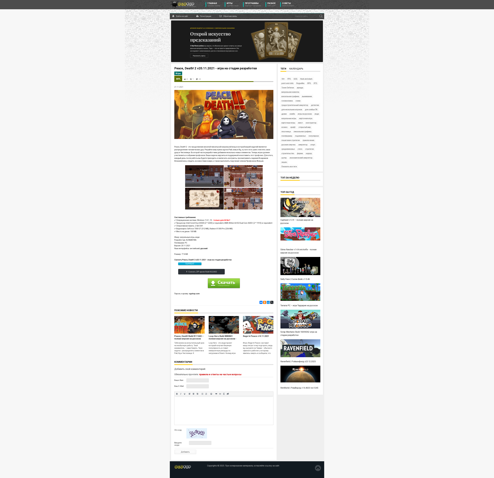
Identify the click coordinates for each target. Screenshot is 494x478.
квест (300, 123)
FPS (289, 79)
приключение (308, 140)
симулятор (302, 145)
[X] (271, 302)
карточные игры (288, 123)
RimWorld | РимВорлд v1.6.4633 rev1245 (299, 388)
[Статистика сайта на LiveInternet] (180, 474)
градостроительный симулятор (294, 105)
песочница (286, 131)
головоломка (287, 101)
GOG (295, 79)
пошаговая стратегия (290, 140)
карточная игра (305, 118)
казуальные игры (288, 118)
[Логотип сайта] (183, 4)
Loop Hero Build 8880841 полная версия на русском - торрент (222, 339)
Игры (233, 4)
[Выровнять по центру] (193, 394)
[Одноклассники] (264, 302)
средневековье (288, 149)
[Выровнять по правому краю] (197, 394)
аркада (300, 88)
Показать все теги (289, 166)
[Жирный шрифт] (177, 394)
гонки (298, 101)
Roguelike (300, 83)
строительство (287, 153)
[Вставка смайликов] (211, 394)
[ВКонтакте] (261, 302)
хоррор (309, 153)
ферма (300, 153)
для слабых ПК (311, 109)
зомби (292, 114)
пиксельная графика (302, 131)
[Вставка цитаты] (216, 394)
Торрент (189, 264)
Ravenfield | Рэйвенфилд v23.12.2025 (298, 361)
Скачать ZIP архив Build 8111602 (202, 272)
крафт (293, 127)
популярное (314, 136)
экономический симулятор (301, 158)
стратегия (309, 149)
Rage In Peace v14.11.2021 (256, 336)
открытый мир (305, 127)
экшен (284, 162)
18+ (283, 79)
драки (284, 114)
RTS (315, 83)
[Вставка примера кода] (220, 394)
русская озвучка (288, 145)
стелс (300, 149)
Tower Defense (287, 88)
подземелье (300, 136)
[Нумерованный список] (206, 394)
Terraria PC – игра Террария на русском (299, 305)
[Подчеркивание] (185, 394)
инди (317, 114)
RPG (309, 83)
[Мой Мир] (268, 302)
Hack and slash (306, 79)
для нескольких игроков (291, 109)
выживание (307, 96)
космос (284, 127)
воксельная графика (290, 96)
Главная (214, 4)
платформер (286, 136)
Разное (271, 4)
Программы (253, 4)
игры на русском (305, 114)
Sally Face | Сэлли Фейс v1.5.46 (295, 279)
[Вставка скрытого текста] (228, 394)
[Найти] (321, 16)
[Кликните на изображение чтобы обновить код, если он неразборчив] (196, 438)
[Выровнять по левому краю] (190, 394)
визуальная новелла (290, 92)
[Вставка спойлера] (224, 394)
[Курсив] (181, 394)
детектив (315, 105)
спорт (312, 145)
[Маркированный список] (202, 394)
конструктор (311, 123)
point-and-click (287, 83)
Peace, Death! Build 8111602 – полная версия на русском (189, 337)
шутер (284, 158)
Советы (288, 4)
